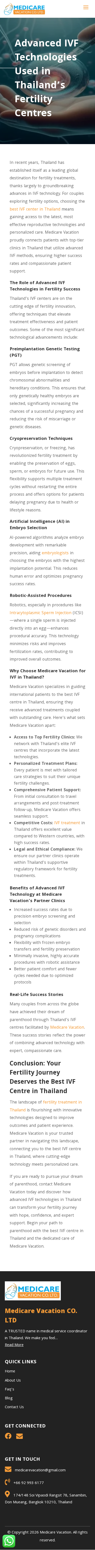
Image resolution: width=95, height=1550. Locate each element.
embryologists (55, 553)
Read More (14, 1345)
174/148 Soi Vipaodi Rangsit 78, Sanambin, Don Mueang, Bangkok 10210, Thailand (46, 1499)
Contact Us (14, 1407)
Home (10, 1371)
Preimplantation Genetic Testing (45, 349)
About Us (13, 1380)
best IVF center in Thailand (35, 209)
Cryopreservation (28, 439)
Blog (9, 1398)
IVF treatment (67, 823)
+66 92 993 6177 (28, 1483)
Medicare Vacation (67, 1027)
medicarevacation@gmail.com (40, 1470)
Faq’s (9, 1389)
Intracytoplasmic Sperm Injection (40, 613)
